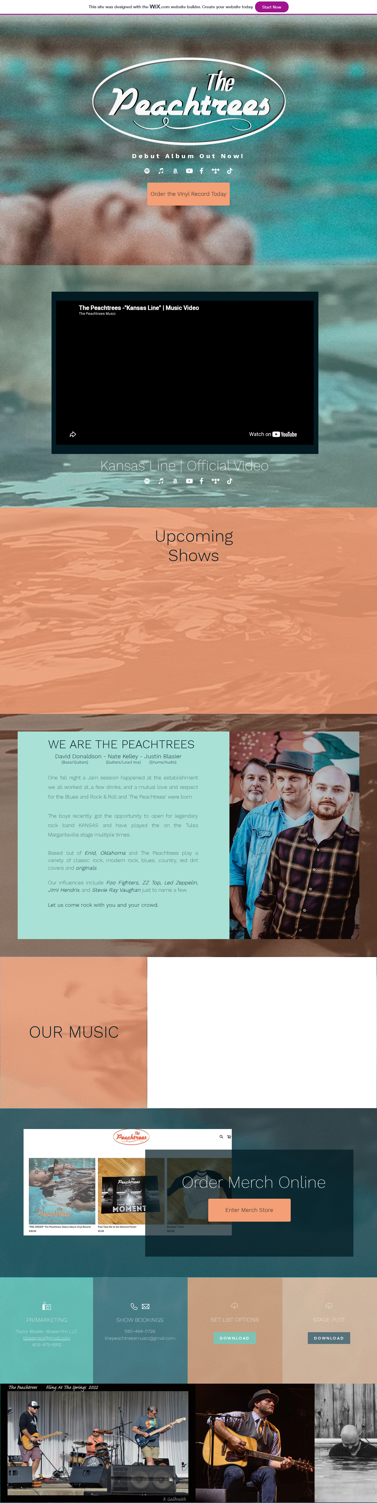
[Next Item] (366, 1443)
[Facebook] (201, 171)
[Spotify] (147, 171)
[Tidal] (215, 171)
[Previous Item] (10, 1443)
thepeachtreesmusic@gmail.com (140, 1338)
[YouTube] (189, 171)
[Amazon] (175, 171)
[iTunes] (161, 171)
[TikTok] (230, 171)
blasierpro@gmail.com (46, 1338)
